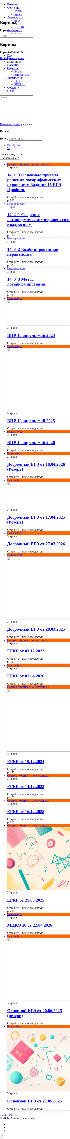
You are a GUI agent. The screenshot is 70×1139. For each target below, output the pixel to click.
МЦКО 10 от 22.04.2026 (29, 925)
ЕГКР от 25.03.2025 (25, 900)
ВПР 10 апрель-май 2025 (31, 420)
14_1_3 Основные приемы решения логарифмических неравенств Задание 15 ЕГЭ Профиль (34, 182)
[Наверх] (1, 1137)
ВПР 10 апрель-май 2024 (31, 335)
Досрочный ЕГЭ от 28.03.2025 (36, 629)
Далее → (11, 1114)
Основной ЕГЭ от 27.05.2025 (34, 1101)
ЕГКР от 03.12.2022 (25, 651)
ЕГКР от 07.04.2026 (25, 676)
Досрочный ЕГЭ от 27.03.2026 (36, 544)
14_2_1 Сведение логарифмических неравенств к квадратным (38, 219)
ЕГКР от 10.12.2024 (25, 761)
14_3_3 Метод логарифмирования (26, 281)
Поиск (4, 138)
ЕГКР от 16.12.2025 (25, 811)
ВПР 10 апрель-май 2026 (31, 442)
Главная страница (11, 124)
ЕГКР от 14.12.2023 (25, 786)
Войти (4, 58)
